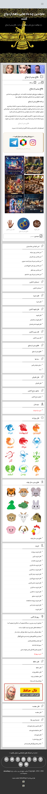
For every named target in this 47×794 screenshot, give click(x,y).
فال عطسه (38, 712)
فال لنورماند (37, 734)
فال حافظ (38, 667)
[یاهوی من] (40, 759)
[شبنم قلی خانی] (10, 69)
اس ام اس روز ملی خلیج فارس (32, 265)
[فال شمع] (14, 184)
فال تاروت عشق (36, 596)
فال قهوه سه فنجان (35, 319)
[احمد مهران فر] (38, 69)
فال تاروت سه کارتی (35, 569)
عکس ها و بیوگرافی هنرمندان (32, 743)
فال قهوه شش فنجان (35, 324)
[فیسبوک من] (29, 759)
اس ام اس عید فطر (36, 269)
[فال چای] (34, 204)
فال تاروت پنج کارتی (35, 578)
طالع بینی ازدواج (31, 77)
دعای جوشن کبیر (36, 365)
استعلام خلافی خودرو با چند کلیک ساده (30, 627)
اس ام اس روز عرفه (35, 252)
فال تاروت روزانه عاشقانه (33, 600)
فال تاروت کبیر (36, 556)
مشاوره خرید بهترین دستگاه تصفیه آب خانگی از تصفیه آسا (24, 623)
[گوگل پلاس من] (6, 759)
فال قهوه (38, 315)
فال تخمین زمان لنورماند (34, 725)
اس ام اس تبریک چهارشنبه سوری (31, 261)
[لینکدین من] (20, 764)
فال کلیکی (38, 383)
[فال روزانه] (14, 165)
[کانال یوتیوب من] (26, 764)
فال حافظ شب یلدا (36, 676)
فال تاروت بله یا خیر (35, 604)
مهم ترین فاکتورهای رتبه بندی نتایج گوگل (29, 636)
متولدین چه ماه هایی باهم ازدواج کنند (24, 16)
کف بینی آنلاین (37, 337)
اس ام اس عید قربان (35, 256)
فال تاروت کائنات (36, 560)
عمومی (32, 236)
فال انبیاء (38, 301)
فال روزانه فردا (36, 739)
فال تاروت (38, 609)
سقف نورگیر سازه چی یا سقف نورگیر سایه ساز (28, 631)
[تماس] (18, 759)
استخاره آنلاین (37, 288)
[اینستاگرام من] (23, 759)
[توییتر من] (12, 759)
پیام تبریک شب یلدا (35, 680)
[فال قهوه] (34, 184)
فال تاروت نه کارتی (35, 587)
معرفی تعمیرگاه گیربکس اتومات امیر (30, 649)
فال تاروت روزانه (36, 551)
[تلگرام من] (35, 759)
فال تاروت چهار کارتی (35, 573)
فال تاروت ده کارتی (35, 591)
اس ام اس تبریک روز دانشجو (33, 274)
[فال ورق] (14, 204)
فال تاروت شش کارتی (35, 582)
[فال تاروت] (34, 165)
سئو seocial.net (36, 645)
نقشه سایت (15, 777)
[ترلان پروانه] (24, 69)
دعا (40, 369)
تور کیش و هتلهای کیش (34, 640)
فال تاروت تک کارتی (35, 565)
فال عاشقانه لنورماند (35, 730)
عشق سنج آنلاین (36, 396)
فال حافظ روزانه (36, 671)
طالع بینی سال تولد (35, 538)
